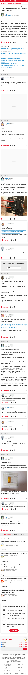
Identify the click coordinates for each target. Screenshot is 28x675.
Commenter (6, 90)
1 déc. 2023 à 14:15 (8, 124)
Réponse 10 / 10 (4, 514)
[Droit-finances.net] (20, 668)
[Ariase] (7, 673)
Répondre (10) (6, 42)
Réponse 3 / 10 (4, 175)
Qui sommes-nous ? (7, 654)
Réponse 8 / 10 (4, 433)
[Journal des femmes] (7, 665)
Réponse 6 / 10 (4, 311)
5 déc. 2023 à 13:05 (8, 459)
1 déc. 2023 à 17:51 (8, 249)
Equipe (12, 654)
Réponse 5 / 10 (4, 273)
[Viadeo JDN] (20, 670)
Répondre (8, 534)
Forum (4, 3)
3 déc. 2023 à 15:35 (8, 396)
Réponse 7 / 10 (4, 341)
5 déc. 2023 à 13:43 (15, 15)
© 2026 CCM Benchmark (20, 658)
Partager (14, 42)
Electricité (18, 3)
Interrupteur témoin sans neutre (9, 63)
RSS (16, 655)
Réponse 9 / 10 (4, 454)
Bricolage (4, 646)
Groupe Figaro (12, 658)
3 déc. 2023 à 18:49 (8, 422)
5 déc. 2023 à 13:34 (8, 518)
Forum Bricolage (11, 3)
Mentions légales (6, 658)
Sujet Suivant (23, 6)
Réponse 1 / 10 (4, 74)
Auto (3, 644)
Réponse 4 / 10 (4, 245)
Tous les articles (12, 655)
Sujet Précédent (5, 6)
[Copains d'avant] (7, 670)
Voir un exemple (23, 642)
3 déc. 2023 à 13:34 (8, 346)
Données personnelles (7, 657)
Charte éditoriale (18, 654)
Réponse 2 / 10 (4, 120)
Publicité (23, 654)
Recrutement (20, 655)
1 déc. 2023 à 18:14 (8, 278)
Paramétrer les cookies (16, 657)
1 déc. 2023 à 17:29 (8, 179)
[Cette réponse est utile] (10, 90)
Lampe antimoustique (6, 56)
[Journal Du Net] (7, 667)
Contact (6, 655)
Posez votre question (15, 268)
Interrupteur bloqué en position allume (10, 58)
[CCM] (20, 665)
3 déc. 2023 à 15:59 (8, 408)
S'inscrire (14, 630)
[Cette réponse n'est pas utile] (15, 90)
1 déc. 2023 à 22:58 (8, 316)
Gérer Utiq (23, 657)
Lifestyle (4, 642)
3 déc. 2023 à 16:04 (8, 438)
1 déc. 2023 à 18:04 (8, 224)
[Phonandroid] (20, 673)
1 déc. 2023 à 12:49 (8, 79)
